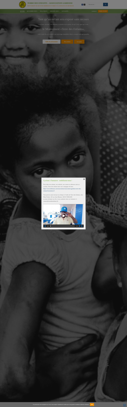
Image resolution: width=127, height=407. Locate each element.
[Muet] (79, 226)
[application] (63, 216)
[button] (63, 216)
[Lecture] (45, 226)
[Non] (124, 405)
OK (92, 404)
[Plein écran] (82, 226)
